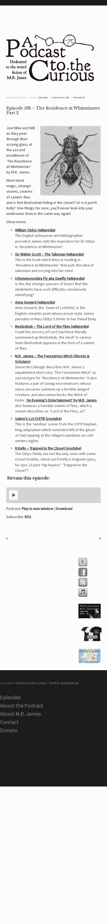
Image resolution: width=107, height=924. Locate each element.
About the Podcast (21, 705)
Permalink (79, 97)
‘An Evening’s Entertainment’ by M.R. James (61, 400)
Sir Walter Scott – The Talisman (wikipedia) (49, 254)
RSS (28, 516)
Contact (9, 721)
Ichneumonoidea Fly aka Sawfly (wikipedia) (50, 278)
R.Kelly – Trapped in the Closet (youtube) (48, 448)
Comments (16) (60, 97)
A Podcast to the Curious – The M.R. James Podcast (47, 683)
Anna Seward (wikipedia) (35, 302)
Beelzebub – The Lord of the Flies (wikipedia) (52, 326)
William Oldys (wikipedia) (35, 230)
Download (64, 508)
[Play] (13, 499)
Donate (8, 730)
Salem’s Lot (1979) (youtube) (38, 418)
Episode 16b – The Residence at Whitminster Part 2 (53, 110)
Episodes (43, 97)
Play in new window (37, 508)
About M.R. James (20, 713)
